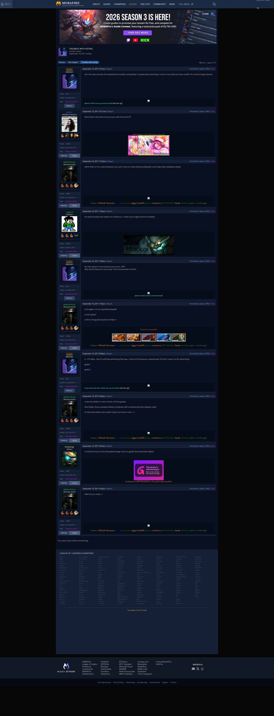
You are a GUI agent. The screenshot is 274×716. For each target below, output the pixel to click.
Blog (75, 156)
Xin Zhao (198, 568)
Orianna (140, 577)
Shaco (158, 577)
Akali (61, 561)
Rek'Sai (140, 597)
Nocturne (140, 570)
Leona (120, 568)
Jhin (99, 577)
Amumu (63, 570)
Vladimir (179, 603)
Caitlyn (62, 601)
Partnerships (155, 682)
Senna (158, 570)
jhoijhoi (69, 112)
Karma (101, 588)
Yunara (198, 577)
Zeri (196, 588)
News (172, 4)
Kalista (101, 586)
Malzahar (121, 586)
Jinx (99, 579)
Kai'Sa (100, 583)
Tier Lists (145, 4)
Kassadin (101, 592)
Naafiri (120, 603)
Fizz (80, 586)
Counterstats (87, 669)
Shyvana (159, 581)
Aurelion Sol (64, 581)
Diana (81, 566)
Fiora (81, 583)
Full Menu (184, 4)
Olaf (138, 574)
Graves (82, 599)
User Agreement (104, 682)
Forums (62, 62)
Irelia (100, 563)
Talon (178, 561)
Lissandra (121, 572)
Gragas (82, 597)
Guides (106, 4)
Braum (62, 597)
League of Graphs (89, 664)
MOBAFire (86, 662)
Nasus (139, 559)
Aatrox (62, 557)
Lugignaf (69, 212)
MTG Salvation (125, 664)
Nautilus (140, 561)
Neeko (139, 563)
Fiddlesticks (83, 581)
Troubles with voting (89, 62)
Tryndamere (181, 574)
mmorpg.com (143, 662)
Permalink (194, 69)
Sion (158, 586)
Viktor (178, 601)
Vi (176, 597)
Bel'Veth (63, 590)
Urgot (178, 583)
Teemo (178, 566)
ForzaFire (105, 671)
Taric (178, 563)
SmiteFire (105, 662)
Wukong (198, 561)
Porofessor (86, 667)
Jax (99, 572)
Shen (158, 579)
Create (96, 4)
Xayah (197, 563)
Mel (119, 592)
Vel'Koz (179, 592)
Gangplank (83, 590)
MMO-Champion (126, 674)
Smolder (159, 592)
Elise (81, 574)
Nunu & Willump (143, 572)
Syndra (159, 603)
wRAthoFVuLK (69, 162)
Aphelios (63, 577)
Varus (178, 586)
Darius (81, 563)
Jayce (100, 574)
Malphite (121, 583)
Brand (62, 595)
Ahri (61, 559)
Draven (82, 570)
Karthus (101, 590)
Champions (120, 4)
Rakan (139, 592)
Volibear (198, 557)
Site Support (73, 62)
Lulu (119, 579)
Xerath (197, 566)
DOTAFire (105, 664)
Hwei (100, 559)
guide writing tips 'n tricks (140, 134)
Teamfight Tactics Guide (137, 610)
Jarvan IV (101, 570)
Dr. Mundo (83, 568)
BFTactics (123, 662)
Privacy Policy (118, 682)
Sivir (158, 588)
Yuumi (197, 579)
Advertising (130, 682)
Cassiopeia (83, 557)
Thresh (178, 568)
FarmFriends (106, 669)
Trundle (179, 572)
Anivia (62, 572)
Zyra (197, 597)
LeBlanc (121, 563)
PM (207, 69)
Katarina (101, 595)
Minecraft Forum (126, 667)
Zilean (197, 592)
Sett (158, 574)
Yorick (197, 574)
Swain (158, 599)
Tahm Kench (181, 557)
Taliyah (179, 559)
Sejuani (159, 568)
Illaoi (100, 561)
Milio (119, 595)
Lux (119, 581)
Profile (69, 106)
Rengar (159, 557)
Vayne (178, 588)
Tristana (179, 570)
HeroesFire (105, 674)
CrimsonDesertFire (163, 662)
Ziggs (197, 590)
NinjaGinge (69, 447)
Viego (178, 599)
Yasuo (197, 570)
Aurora (62, 583)
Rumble (159, 561)
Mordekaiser (123, 599)
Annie (62, 574)
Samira (159, 566)
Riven (158, 559)
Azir (61, 586)
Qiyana (140, 588)
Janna (100, 568)
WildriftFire (86, 671)
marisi (78, 51)
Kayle (100, 597)
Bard (61, 588)
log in (70, 540)
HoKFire (159, 664)
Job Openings (142, 682)
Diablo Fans (142, 669)
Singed (159, 583)
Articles (173, 682)
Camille (63, 603)
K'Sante (101, 581)
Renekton (140, 603)
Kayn (100, 599)
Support (165, 682)
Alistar (62, 566)
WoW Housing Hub (127, 671)
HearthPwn (142, 667)
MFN (7, 4)
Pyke (139, 586)
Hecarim (82, 603)
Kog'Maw (121, 561)
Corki (81, 561)
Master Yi (121, 590)
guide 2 (87, 369)
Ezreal (81, 579)
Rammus (140, 595)
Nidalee (140, 566)
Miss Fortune (123, 597)
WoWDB (122, 669)
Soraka (159, 597)
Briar (62, 599)
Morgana (121, 601)
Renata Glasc (142, 601)
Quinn (139, 590)
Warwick (198, 559)
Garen (81, 592)
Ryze (158, 563)
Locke (120, 574)
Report (109, 69)
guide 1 (87, 364)
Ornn (139, 579)
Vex (177, 595)
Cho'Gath (82, 559)
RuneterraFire (87, 674)
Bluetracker (142, 664)
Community (159, 4)
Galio (81, 588)
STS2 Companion (145, 674)
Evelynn (82, 577)
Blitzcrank (63, 592)
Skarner (159, 590)
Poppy (139, 583)
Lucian (120, 577)
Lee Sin (120, 566)
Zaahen (198, 581)
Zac (196, 583)
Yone (197, 572)
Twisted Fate (181, 577)
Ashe (62, 579)
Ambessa (63, 568)
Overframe (142, 671)
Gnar (81, 595)
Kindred (121, 557)
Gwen (81, 601)
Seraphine (160, 572)
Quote (202, 69)
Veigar (178, 590)
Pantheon (141, 581)
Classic (133, 4)
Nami (139, 557)
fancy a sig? (161, 134)
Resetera (104, 667)
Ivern (100, 566)
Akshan (62, 563)
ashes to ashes (153, 134)
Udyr (178, 581)
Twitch (178, 579)
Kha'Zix (101, 603)
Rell (138, 599)
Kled (119, 559)
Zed (196, 586)
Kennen (101, 601)
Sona (158, 595)
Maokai (120, 588)
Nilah (139, 568)
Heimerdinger (103, 557)
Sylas (158, 601)
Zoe (196, 595)
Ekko (81, 572)
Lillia (119, 570)
